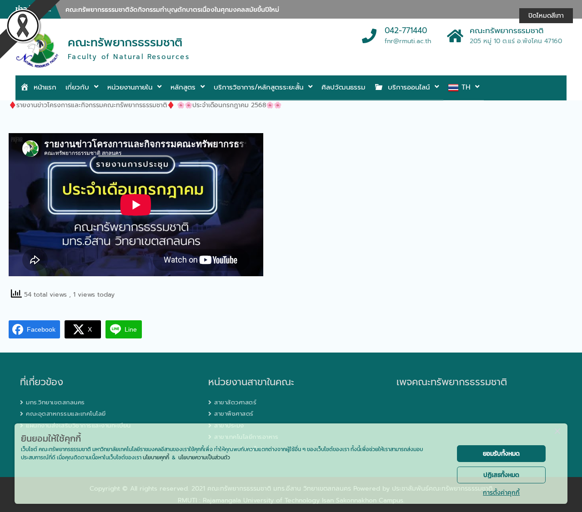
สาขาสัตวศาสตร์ (235, 402)
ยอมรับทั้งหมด (501, 453)
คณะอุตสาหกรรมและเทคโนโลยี (66, 413)
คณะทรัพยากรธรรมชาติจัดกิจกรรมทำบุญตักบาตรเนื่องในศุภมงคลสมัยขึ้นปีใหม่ (172, 10)
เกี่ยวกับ (77, 87)
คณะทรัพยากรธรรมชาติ (125, 42)
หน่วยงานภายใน (129, 87)
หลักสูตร (183, 87)
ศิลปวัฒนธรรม (343, 87)
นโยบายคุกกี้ (156, 457)
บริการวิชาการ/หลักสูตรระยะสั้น (258, 87)
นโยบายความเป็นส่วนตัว (204, 457)
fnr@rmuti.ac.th (408, 41)
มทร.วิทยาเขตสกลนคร (55, 402)
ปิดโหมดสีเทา (546, 15)
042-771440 (406, 30)
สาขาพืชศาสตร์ (234, 413)
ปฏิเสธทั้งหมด (501, 475)
